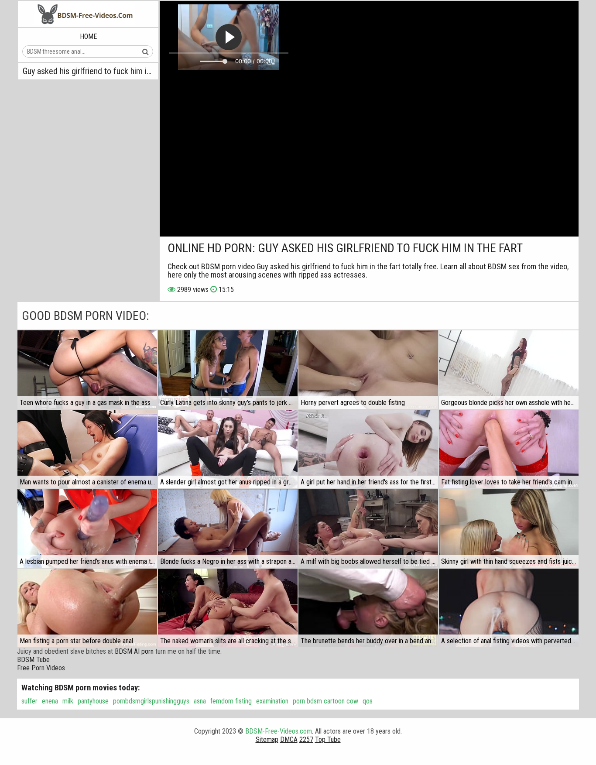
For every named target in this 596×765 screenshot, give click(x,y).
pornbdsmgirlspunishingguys (151, 701)
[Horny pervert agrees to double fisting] (368, 369)
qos (368, 701)
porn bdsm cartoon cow (325, 701)
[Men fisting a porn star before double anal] (87, 608)
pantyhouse (93, 701)
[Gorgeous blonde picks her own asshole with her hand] (509, 369)
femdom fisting (231, 701)
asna (200, 701)
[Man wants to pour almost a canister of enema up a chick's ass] (87, 449)
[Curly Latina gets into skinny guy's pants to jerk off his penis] (228, 369)
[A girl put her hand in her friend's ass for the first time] (368, 449)
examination (272, 701)
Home (88, 36)
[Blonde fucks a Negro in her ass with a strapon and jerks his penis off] (228, 528)
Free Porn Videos (41, 668)
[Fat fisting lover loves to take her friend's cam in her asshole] (509, 449)
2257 (306, 739)
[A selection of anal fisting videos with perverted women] (509, 608)
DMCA (289, 739)
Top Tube (328, 739)
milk (67, 701)
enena (50, 701)
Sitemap (267, 739)
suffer (29, 701)
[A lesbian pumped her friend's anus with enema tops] (87, 528)
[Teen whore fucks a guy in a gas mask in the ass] (87, 369)
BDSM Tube (33, 659)
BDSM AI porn (134, 651)
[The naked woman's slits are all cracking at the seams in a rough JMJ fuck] (228, 608)
